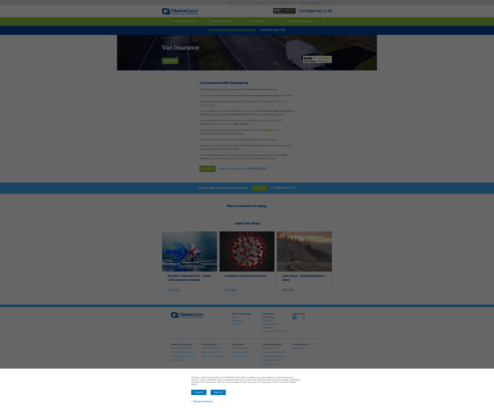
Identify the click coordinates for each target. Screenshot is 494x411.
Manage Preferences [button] (203, 401)
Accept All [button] (198, 392)
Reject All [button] (218, 392)
